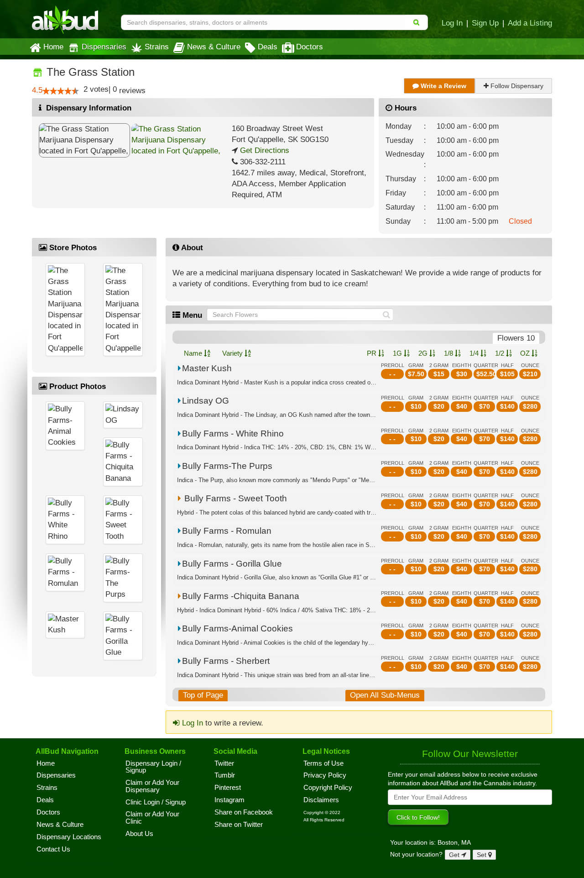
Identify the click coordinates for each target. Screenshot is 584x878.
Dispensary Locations (68, 837)
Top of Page (203, 695)
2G (423, 353)
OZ (526, 353)
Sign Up (485, 23)
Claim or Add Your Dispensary (152, 786)
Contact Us (53, 849)
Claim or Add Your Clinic (152, 817)
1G (398, 353)
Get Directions (263, 150)
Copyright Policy (327, 787)
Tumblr (224, 775)
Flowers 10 (516, 338)
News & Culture (213, 46)
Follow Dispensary (516, 85)
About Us (139, 833)
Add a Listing (530, 23)
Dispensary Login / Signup (153, 767)
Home (53, 46)
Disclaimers (321, 800)
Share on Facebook (243, 812)
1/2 (500, 353)
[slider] (60, 91)
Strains (157, 46)
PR (372, 353)
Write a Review (442, 85)
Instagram (229, 800)
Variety (233, 353)
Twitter (224, 763)
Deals (267, 46)
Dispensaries (104, 46)
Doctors (309, 46)
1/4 (474, 353)
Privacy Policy (324, 775)
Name (194, 353)
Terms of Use (323, 763)
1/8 (449, 353)
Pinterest (227, 787)
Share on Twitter (238, 824)
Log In (452, 23)
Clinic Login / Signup (155, 802)
